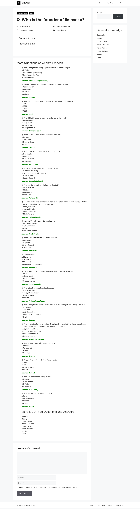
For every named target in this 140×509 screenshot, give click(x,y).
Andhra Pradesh (22, 13)
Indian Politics (27, 426)
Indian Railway (27, 429)
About (92, 505)
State (31, 13)
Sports (24, 431)
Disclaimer (119, 505)
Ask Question (111, 3)
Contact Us (110, 505)
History (24, 419)
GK (100, 3)
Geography (26, 416)
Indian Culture (27, 421)
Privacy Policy (100, 505)
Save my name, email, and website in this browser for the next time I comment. (49, 487)
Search (99, 13)
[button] (120, 3)
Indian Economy (28, 424)
